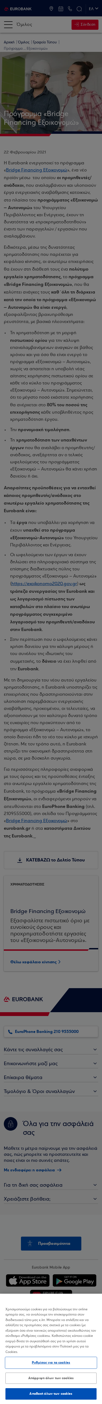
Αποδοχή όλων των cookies (50, 1393)
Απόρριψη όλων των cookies (51, 1378)
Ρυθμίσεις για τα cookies (51, 1362)
